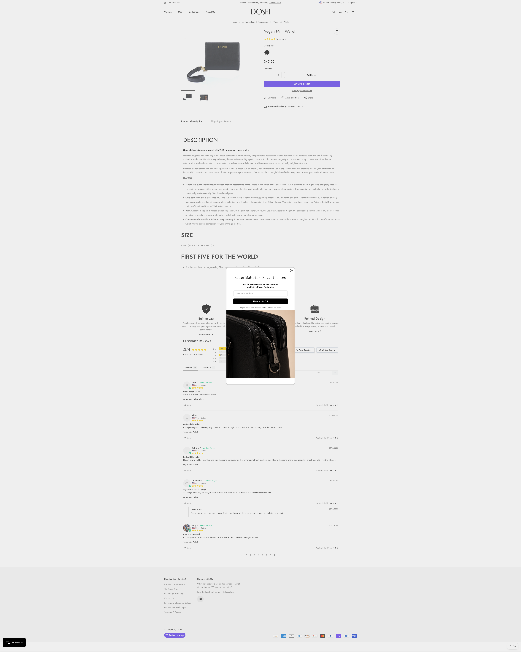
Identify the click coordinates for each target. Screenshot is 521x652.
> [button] (279, 555)
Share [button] (188, 405)
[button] (331, 405)
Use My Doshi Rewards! (175, 584)
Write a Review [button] (328, 350)
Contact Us (169, 598)
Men (180, 11)
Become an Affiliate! (173, 593)
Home (234, 22)
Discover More (275, 2)
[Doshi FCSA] (260, 11)
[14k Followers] (200, 599)
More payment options (302, 90)
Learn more (204, 334)
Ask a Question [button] (305, 350)
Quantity (268, 68)
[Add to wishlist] (337, 32)
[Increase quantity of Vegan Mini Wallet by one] (278, 75)
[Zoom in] (251, 34)
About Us (210, 11)
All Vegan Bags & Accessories (255, 22)
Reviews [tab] (188, 367)
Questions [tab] (206, 367)
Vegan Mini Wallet (190, 399)
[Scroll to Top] (516, 637)
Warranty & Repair (172, 612)
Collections (194, 11)
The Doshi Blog (171, 589)
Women (168, 11)
